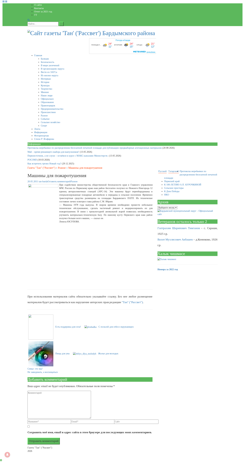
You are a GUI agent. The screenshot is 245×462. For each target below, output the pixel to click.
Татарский (173, 171)
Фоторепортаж (41, 135)
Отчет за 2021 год (43, 11)
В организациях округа (52, 69)
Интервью (46, 79)
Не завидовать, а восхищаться (43, 372)
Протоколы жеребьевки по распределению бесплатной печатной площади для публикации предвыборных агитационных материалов (95, 148)
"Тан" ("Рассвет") (132, 302)
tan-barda (43, 181)
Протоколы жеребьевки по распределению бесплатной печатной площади (190, 174)
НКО (166, 194)
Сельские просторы (174, 188)
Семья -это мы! (35, 369)
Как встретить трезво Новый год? (45, 163)
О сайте (38, 5)
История (45, 82)
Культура (45, 85)
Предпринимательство (52, 109)
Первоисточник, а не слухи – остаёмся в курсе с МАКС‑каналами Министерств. (68, 156)
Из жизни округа (49, 75)
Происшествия (48, 112)
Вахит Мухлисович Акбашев (175, 239)
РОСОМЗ (33, 160)
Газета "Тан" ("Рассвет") (41, 167)
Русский (162, 171)
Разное (44, 115)
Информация (40, 132)
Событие (45, 119)
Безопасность (47, 62)
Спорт (44, 125)
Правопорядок (48, 105)
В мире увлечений (50, 65)
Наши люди (46, 95)
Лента (37, 129)
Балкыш (45, 59)
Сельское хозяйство (50, 122)
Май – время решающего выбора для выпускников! (54, 152)
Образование (47, 102)
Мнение (45, 92)
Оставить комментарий (59, 181)
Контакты (39, 8)
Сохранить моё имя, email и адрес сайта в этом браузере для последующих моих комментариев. (90, 432)
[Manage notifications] (7, 454)
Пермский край (172, 181)
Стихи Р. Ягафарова (44, 139)
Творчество (46, 89)
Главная (38, 55)
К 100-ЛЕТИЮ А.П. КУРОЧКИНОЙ (182, 184)
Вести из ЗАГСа (49, 72)
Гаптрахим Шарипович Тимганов (179, 228)
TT (35, 15)
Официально (47, 99)
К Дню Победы (171, 191)
